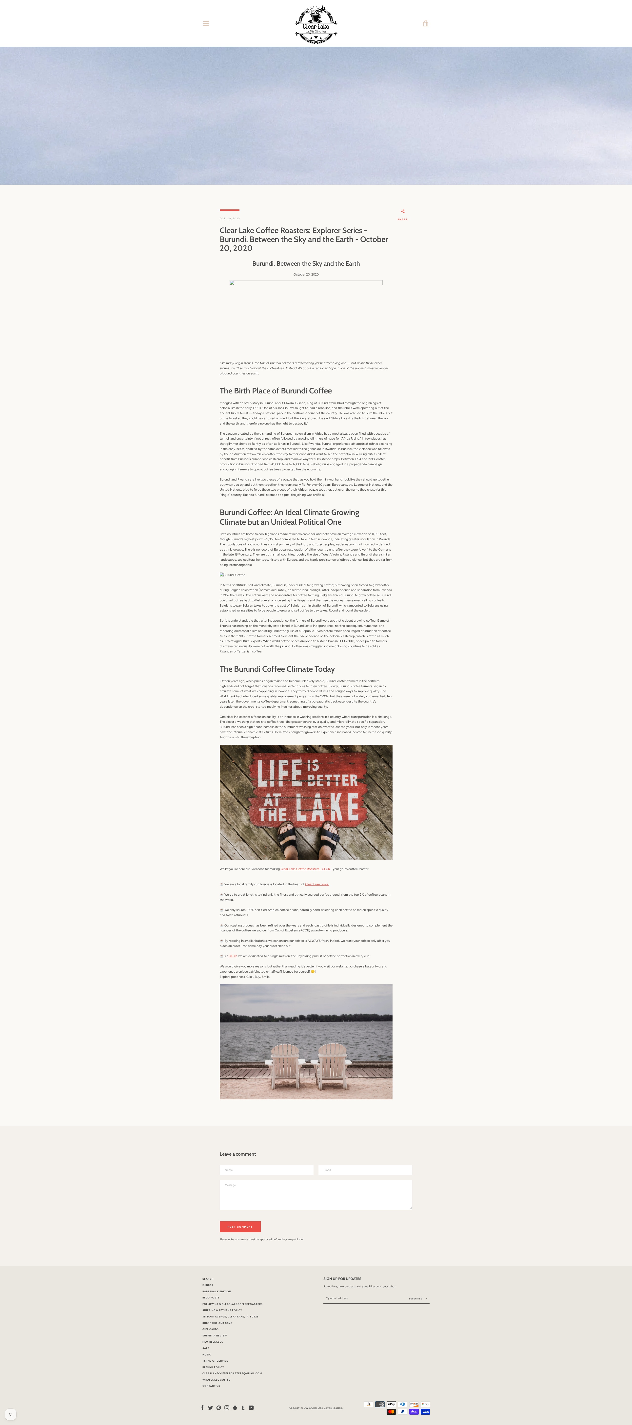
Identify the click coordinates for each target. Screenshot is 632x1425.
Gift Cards (210, 1329)
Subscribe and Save (217, 1323)
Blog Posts (211, 1297)
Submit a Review (214, 1335)
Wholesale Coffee (216, 1379)
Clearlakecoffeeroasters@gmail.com (232, 1373)
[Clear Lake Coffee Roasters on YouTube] (251, 1407)
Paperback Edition (216, 1291)
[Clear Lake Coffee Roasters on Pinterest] (218, 1407)
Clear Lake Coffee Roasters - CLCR (305, 869)
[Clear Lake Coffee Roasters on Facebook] (202, 1407)
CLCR (233, 956)
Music (206, 1354)
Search (208, 1278)
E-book (207, 1285)
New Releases (212, 1341)
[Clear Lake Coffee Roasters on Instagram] (226, 1407)
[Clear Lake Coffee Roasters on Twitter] (210, 1407)
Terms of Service (215, 1360)
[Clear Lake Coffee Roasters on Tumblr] (243, 1407)
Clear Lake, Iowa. (317, 884)
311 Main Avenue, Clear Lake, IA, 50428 (230, 1316)
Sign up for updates (342, 1279)
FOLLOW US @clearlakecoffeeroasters (232, 1304)
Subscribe (416, 1298)
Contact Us (211, 1386)
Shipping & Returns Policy (222, 1310)
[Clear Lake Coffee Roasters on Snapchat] (235, 1407)
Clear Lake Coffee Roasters (326, 1407)
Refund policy (213, 1367)
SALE (205, 1348)
